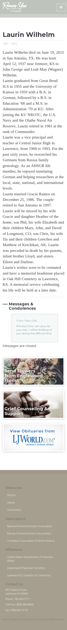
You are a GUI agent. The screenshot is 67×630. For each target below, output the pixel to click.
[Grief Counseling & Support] (33, 404)
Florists (11, 495)
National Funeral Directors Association (29, 526)
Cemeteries (14, 509)
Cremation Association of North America (31, 540)
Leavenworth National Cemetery (26, 568)
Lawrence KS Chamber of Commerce (29, 575)
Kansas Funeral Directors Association (29, 533)
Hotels (11, 502)
